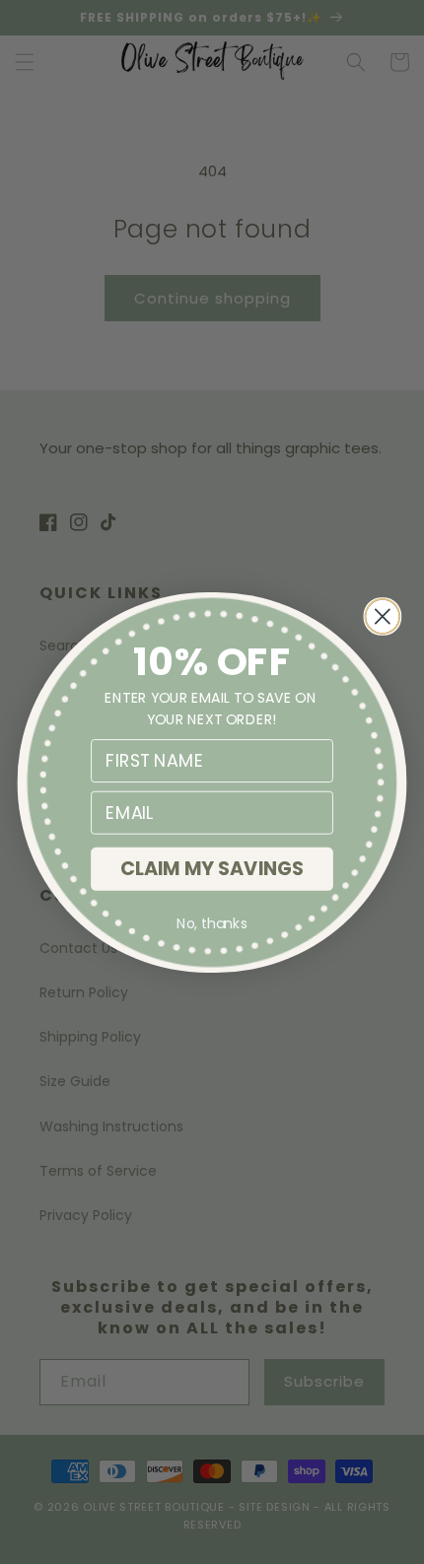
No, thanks (212, 923)
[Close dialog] (382, 615)
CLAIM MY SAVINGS (212, 867)
